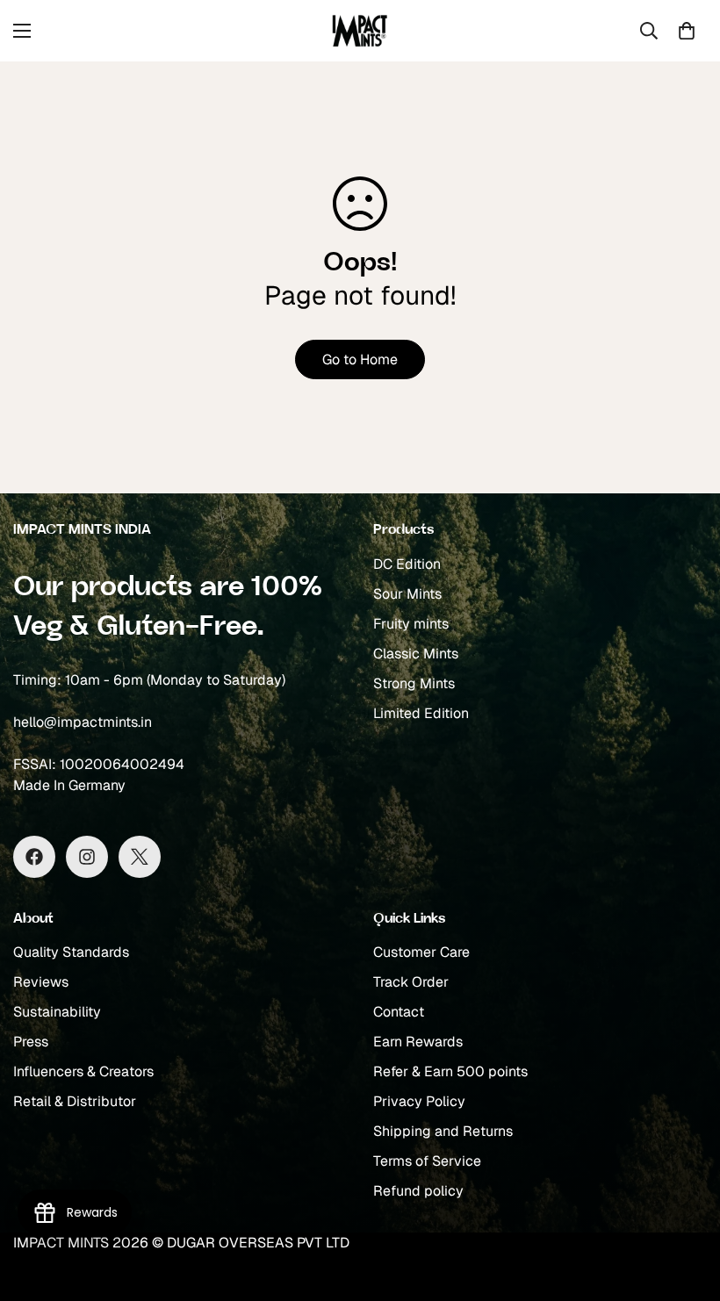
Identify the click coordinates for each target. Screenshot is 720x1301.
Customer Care (421, 952)
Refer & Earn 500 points (450, 1071)
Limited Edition (421, 713)
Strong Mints (414, 683)
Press (30, 1041)
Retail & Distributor (74, 1101)
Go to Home (360, 359)
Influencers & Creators (83, 1071)
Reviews (40, 982)
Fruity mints (411, 624)
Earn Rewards (418, 1041)
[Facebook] (34, 857)
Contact (398, 1012)
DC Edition (407, 564)
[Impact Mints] (360, 30)
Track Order (411, 982)
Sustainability (57, 1012)
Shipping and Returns (443, 1131)
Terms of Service (427, 1161)
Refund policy (418, 1191)
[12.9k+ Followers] (87, 857)
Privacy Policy (419, 1101)
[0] (686, 31)
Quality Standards (71, 952)
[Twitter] (140, 857)
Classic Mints (415, 653)
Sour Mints (407, 594)
